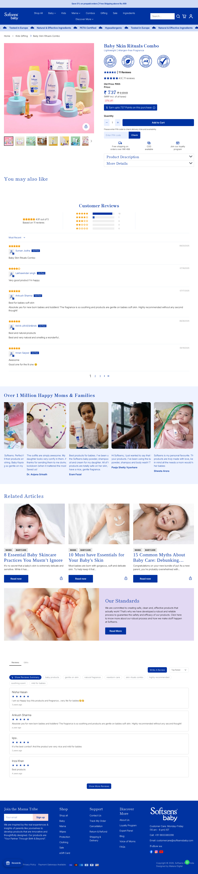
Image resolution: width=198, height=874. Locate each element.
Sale (61, 847)
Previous (1, 440)
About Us (124, 819)
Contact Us (95, 815)
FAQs (122, 846)
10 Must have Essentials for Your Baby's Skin (96, 557)
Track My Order (98, 820)
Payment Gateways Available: (52, 864)
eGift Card (64, 853)
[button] (111, 78)
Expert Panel (126, 830)
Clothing (63, 842)
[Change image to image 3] (31, 141)
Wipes (62, 831)
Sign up (40, 817)
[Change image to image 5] (53, 141)
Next (196, 440)
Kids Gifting (22, 36)
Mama (62, 826)
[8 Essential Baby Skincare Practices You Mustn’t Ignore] (34, 524)
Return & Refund (98, 831)
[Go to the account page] (191, 16)
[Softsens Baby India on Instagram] (156, 851)
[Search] (178, 16)
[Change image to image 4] (42, 141)
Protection (64, 836)
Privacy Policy (29, 864)
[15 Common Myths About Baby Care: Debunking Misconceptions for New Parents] (163, 524)
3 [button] (100, 376)
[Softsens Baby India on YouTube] (161, 852)
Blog (122, 836)
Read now (16, 578)
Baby (62, 820)
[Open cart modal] (184, 16)
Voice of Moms (128, 841)
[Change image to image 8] (86, 141)
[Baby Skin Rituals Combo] (49, 88)
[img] (14, 246)
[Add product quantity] (118, 122)
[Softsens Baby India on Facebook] (151, 851)
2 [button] (95, 376)
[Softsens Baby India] (11, 16)
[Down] (91, 141)
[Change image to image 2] (19, 141)
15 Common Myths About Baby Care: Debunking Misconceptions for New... (159, 557)
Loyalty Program (128, 825)
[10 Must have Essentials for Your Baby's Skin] (99, 524)
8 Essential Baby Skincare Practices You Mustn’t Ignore (33, 557)
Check (134, 135)
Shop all (63, 815)
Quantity (109, 115)
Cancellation (96, 826)
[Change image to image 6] (64, 141)
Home (7, 36)
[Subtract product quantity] (107, 122)
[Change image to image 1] (8, 141)
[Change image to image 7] (75, 141)
